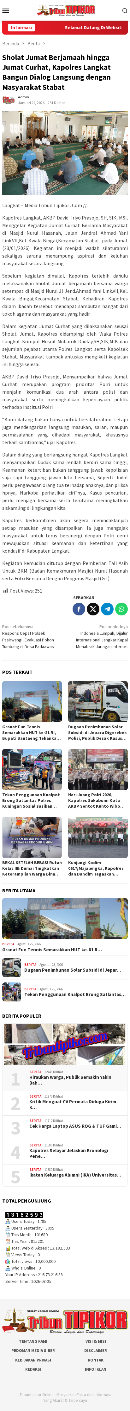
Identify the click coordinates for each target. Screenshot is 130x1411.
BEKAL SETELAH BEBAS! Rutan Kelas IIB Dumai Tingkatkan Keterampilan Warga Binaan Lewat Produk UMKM (32, 868)
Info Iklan (95, 1369)
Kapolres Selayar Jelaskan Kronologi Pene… (68, 1153)
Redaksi (33, 1369)
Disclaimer (95, 1350)
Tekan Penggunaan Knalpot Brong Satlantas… (75, 994)
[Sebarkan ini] (79, 609)
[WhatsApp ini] (121, 609)
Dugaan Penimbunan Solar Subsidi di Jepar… (72, 970)
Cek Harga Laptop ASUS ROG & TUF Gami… (75, 1126)
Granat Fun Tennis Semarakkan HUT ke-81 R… (52, 950)
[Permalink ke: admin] (8, 99)
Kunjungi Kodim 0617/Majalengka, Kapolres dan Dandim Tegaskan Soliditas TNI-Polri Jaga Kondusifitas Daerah (96, 868)
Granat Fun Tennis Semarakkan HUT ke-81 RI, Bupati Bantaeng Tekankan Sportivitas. (30, 732)
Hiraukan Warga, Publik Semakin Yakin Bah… (70, 1080)
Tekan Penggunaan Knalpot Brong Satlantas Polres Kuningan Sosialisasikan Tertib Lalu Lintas (31, 800)
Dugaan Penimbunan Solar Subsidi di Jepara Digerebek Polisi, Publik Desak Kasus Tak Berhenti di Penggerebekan (97, 732)
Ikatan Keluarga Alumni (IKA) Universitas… (75, 1175)
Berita (8, 944)
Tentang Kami (33, 1341)
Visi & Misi (96, 1341)
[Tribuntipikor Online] (66, 10)
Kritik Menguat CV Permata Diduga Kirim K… (72, 1104)
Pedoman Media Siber (33, 1350)
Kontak (95, 1360)
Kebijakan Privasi (33, 1360)
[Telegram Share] (107, 609)
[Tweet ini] (93, 609)
